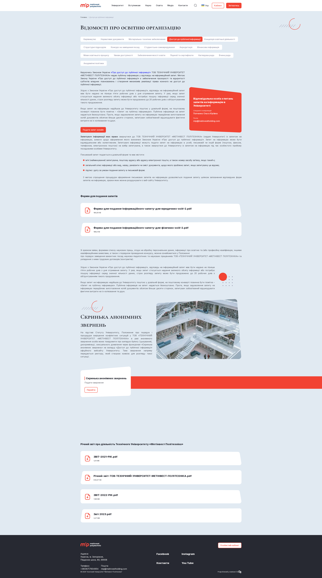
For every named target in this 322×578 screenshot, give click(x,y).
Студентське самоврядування (159, 47)
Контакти (162, 563)
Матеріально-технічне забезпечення (147, 39)
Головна (83, 17)
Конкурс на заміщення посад (125, 47)
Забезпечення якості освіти (151, 55)
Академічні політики (94, 63)
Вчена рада (224, 55)
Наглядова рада (206, 55)
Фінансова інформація (208, 47)
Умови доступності (123, 55)
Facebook (162, 554)
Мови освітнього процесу (96, 55)
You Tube (188, 563)
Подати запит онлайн (93, 130)
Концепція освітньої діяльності (219, 39)
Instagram (188, 554)
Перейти (91, 390)
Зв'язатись (233, 5)
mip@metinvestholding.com (206, 121)
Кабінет (218, 5)
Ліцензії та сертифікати (181, 55)
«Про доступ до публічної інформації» (131, 72)
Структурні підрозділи (95, 47)
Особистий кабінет (229, 545)
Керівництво (90, 39)
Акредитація (185, 47)
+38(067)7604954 (89, 569)
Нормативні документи (112, 39)
